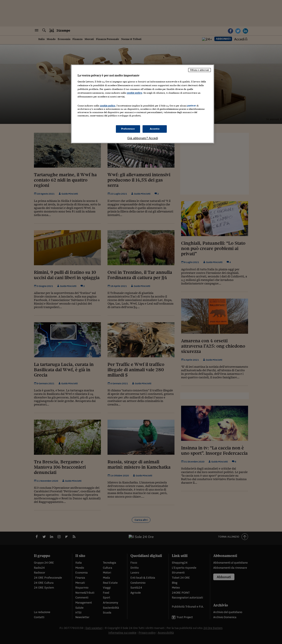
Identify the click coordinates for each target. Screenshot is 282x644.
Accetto (155, 128)
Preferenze (128, 128)
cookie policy (134, 92)
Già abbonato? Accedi (142, 138)
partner (191, 105)
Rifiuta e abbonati (199, 70)
